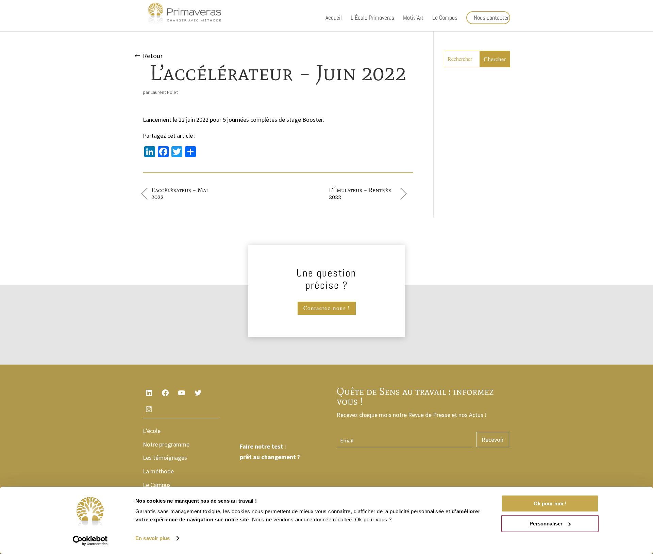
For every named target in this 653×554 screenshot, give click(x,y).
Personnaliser (546, 523)
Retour (153, 55)
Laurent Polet (164, 92)
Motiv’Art (413, 18)
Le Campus (444, 18)
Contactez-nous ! (326, 308)
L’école (152, 431)
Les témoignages (165, 457)
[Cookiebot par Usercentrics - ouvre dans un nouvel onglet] (90, 541)
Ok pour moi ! (550, 503)
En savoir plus (152, 538)
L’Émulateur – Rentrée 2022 (360, 193)
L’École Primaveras (372, 18)
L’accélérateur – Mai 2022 (179, 193)
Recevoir (493, 439)
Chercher (495, 59)
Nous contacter (491, 17)
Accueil (333, 18)
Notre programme (166, 444)
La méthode (158, 471)
